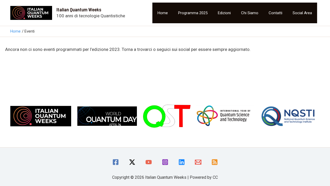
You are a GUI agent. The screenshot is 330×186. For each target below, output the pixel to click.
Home (163, 13)
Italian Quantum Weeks (78, 9)
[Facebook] (115, 162)
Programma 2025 (193, 13)
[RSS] (214, 162)
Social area (302, 13)
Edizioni (224, 13)
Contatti (275, 13)
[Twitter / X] (132, 162)
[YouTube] (148, 162)
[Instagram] (165, 162)
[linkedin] (181, 162)
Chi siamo (249, 13)
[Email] (198, 162)
